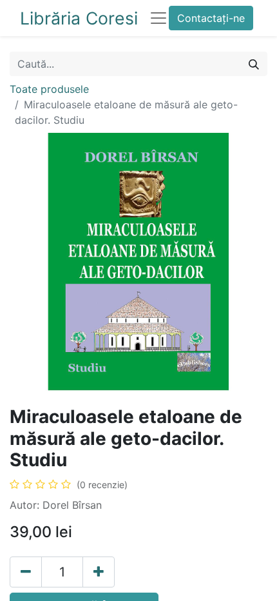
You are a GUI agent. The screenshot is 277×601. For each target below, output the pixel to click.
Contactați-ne (211, 18)
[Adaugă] (98, 572)
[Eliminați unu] (26, 572)
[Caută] (253, 64)
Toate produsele (49, 89)
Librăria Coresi (79, 18)
